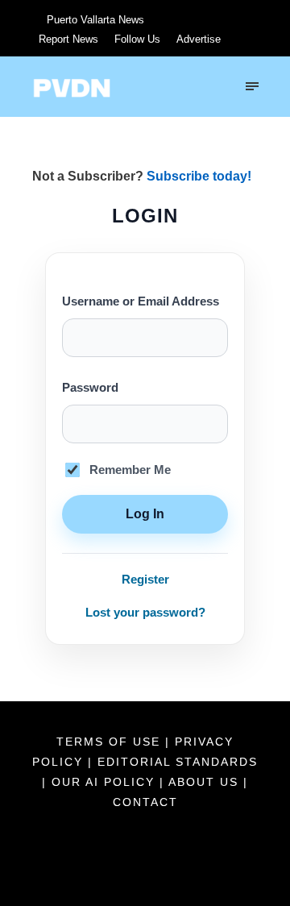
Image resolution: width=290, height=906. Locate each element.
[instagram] (238, 19)
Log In (145, 514)
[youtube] (208, 19)
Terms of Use (110, 741)
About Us (205, 781)
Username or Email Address (140, 301)
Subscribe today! (199, 176)
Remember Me (130, 469)
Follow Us (137, 39)
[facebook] (149, 19)
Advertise (198, 39)
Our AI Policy (103, 781)
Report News (68, 39)
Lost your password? (145, 612)
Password (90, 387)
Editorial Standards (177, 761)
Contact (145, 802)
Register (145, 579)
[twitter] (179, 19)
